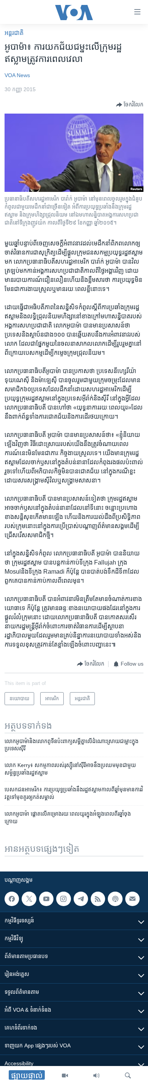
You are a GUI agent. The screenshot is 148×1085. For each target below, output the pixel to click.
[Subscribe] (132, 899)
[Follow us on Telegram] (81, 899)
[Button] (129, 104)
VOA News (17, 75)
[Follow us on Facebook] (12, 899)
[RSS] (98, 899)
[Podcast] (115, 899)
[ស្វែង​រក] (128, 1075)
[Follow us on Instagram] (63, 899)
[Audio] (96, 1075)
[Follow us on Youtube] (46, 899)
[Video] (65, 1075)
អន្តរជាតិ (14, 33)
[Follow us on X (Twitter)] (29, 899)
